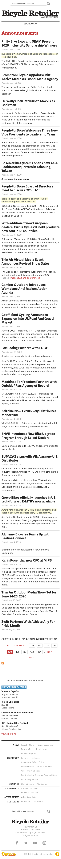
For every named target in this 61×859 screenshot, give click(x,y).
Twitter (26, 843)
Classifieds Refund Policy (32, 762)
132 (24, 651)
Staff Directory (27, 784)
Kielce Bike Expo (10, 701)
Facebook (17, 843)
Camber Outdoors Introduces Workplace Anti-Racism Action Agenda (24, 288)
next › (50, 652)
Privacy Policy (27, 766)
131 (17, 651)
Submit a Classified (29, 792)
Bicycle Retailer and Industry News (25, 680)
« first (7, 646)
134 (39, 651)
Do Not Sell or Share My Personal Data (39, 775)
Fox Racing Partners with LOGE (24, 347)
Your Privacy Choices (30, 771)
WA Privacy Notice (29, 779)
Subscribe (25, 801)
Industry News (27, 745)
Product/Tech (27, 749)
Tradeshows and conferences (25, 277)
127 (39, 645)
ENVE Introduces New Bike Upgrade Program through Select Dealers (28, 435)
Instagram (44, 843)
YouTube (35, 843)
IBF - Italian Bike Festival (14, 723)
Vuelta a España (10, 691)
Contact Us (42, 784)
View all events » (9, 734)
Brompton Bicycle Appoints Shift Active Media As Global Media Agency (29, 77)
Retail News (41, 749)
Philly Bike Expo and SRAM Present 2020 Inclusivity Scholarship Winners (29, 43)
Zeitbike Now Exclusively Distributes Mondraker (28, 413)
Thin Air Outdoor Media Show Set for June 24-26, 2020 (28, 594)
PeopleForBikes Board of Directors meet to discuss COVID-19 (27, 188)
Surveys (25, 758)
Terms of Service (44, 766)
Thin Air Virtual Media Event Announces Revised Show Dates (25, 261)
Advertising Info (28, 797)
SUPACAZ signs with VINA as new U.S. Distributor (29, 458)
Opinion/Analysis (45, 745)
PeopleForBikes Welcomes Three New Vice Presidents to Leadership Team (29, 132)
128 (47, 645)
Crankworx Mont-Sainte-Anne (17, 712)
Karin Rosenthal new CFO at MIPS (26, 560)
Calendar (36, 758)
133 (32, 651)
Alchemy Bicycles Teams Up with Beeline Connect (25, 536)
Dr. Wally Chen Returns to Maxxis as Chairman (28, 103)
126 (32, 645)
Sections (30, 23)
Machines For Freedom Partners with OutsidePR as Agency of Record (29, 383)
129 (54, 645)
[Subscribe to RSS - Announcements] (2, 663)
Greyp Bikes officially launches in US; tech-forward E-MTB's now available (28, 499)
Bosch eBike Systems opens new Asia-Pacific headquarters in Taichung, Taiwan (29, 167)
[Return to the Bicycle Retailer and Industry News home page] (30, 17)
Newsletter (38, 801)
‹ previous (19, 646)
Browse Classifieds (29, 788)
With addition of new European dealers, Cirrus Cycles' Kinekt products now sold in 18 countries (30, 227)
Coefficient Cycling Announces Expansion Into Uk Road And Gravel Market (27, 318)
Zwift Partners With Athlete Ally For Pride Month (28, 623)
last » (31, 658)
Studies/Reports (28, 753)
